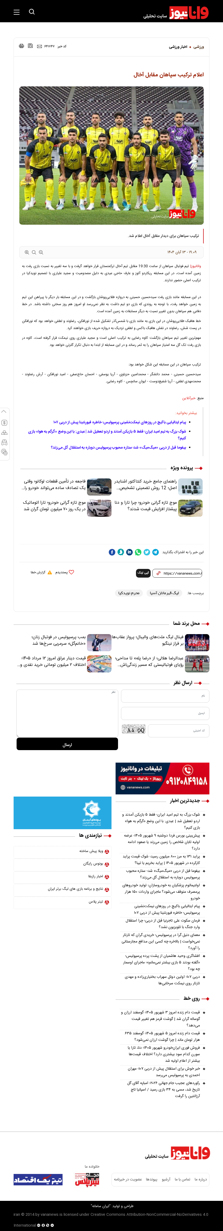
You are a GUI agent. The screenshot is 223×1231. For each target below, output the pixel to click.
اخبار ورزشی (178, 47)
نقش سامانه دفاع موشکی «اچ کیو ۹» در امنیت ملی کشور (169, 1214)
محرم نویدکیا (129, 593)
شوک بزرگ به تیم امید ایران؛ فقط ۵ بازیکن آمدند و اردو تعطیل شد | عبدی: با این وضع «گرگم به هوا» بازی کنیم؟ (161, 821)
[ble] (120, 552)
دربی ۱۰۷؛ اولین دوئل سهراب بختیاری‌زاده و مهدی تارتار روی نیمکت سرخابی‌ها (162, 980)
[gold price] (4, 435)
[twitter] (147, 552)
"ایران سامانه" (101, 1206)
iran (17, 1214)
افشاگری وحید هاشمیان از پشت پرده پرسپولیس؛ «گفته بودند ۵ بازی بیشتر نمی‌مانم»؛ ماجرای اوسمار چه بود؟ (161, 962)
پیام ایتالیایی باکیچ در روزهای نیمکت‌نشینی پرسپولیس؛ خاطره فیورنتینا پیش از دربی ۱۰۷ (119, 422)
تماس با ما (182, 1179)
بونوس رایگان (93, 864)
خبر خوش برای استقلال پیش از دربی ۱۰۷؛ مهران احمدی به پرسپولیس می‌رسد (164, 1072)
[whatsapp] (138, 552)
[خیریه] (63, 813)
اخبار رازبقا (95, 876)
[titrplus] (87, 1180)
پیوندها (151, 1179)
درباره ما (201, 1179)
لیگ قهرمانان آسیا (164, 593)
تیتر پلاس (96, 902)
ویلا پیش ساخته (91, 851)
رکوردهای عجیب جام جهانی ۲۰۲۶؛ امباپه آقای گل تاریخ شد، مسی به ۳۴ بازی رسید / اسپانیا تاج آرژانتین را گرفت (163, 1090)
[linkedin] (129, 552)
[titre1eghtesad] (38, 1179)
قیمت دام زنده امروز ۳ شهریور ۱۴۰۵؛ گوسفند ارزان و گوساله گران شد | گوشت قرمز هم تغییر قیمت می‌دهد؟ (160, 1019)
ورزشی (198, 47)
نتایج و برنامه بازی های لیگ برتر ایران (75, 889)
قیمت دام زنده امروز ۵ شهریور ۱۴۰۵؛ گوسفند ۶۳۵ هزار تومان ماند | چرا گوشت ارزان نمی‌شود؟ (162, 1036)
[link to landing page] (173, 12)
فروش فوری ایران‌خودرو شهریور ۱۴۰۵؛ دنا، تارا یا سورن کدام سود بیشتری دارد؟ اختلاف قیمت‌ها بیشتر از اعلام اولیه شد (164, 1054)
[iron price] (4, 455)
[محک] (63, 779)
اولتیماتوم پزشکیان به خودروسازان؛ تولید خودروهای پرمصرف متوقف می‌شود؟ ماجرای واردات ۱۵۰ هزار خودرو (161, 892)
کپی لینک (143, 573)
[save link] (30, 45)
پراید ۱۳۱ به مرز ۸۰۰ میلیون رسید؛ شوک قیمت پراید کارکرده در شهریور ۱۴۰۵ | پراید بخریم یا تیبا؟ (161, 859)
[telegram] (155, 552)
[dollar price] (4, 425)
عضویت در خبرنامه (128, 1179)
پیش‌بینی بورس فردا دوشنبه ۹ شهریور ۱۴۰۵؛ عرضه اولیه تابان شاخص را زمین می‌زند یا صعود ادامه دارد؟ (162, 842)
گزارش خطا (38, 572)
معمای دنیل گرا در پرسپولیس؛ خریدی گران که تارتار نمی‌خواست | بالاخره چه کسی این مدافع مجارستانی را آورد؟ (161, 941)
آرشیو (166, 1179)
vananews (49, 1214)
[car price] (4, 445)
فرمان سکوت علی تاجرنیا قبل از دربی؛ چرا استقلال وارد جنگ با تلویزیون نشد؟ (163, 924)
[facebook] (112, 552)
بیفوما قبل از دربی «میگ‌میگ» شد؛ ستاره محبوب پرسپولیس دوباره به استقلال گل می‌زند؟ (118, 447)
